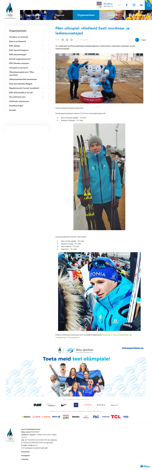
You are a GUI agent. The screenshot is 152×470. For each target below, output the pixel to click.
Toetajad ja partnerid (18, 67)
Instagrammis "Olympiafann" (67, 337)
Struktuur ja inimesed (18, 37)
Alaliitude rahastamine (19, 101)
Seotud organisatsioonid (19, 59)
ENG (119, 5)
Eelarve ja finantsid (17, 41)
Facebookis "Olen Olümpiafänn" (116, 335)
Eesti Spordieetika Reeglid (20, 83)
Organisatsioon (17, 30)
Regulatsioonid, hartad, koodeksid (24, 88)
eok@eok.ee (32, 445)
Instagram (25, 455)
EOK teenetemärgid (17, 54)
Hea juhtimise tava (17, 97)
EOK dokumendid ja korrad (21, 92)
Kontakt (12, 110)
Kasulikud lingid (16, 105)
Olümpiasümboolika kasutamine (23, 79)
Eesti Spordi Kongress (18, 50)
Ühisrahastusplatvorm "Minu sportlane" (21, 73)
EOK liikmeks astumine (19, 63)
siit (46, 448)
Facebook (25, 452)
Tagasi (143, 40)
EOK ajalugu (14, 45)
